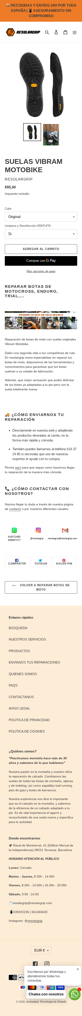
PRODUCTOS (19, 651)
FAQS (13, 685)
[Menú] (74, 32)
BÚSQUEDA (18, 628)
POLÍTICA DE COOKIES (27, 731)
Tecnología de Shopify (53, 1001)
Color (8, 208)
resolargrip (35, 920)
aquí (18, 467)
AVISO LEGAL (19, 708)
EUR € (39, 950)
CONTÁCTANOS (21, 697)
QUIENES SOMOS (23, 674)
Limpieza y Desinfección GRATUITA (28, 225)
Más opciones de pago (41, 271)
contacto (15, 509)
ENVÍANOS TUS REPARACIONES (34, 662)
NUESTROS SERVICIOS (27, 639)
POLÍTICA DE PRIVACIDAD (29, 720)
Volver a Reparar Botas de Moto (44, 587)
